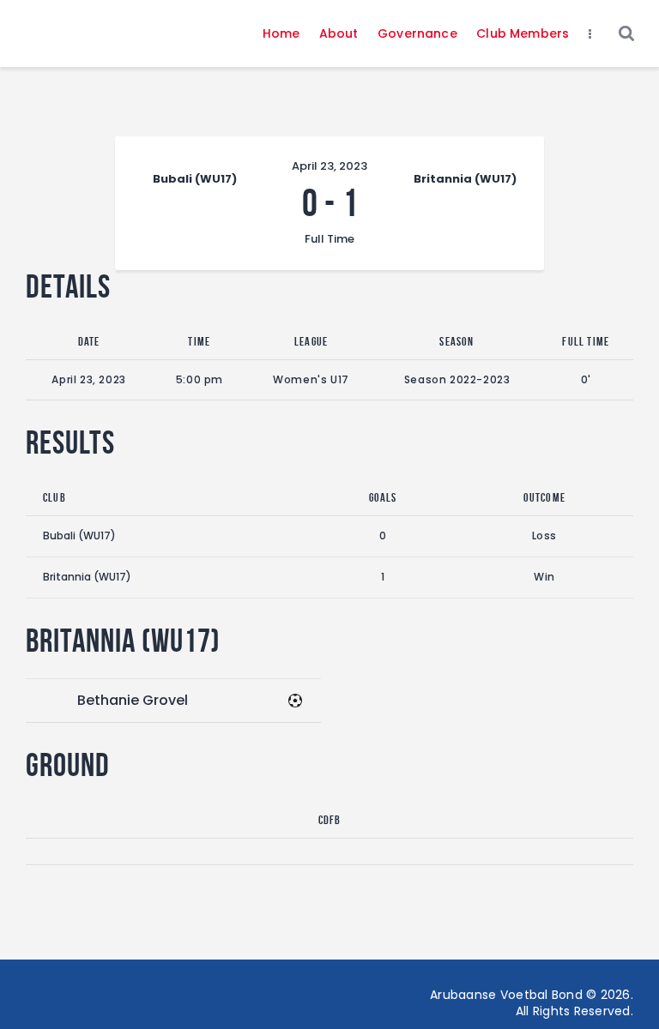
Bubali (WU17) (79, 535)
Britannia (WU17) (87, 576)
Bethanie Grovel (132, 700)
